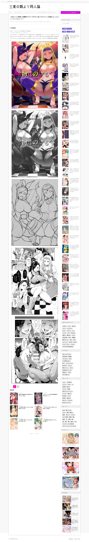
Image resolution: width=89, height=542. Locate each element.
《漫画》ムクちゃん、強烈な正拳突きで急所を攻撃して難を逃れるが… (75, 521)
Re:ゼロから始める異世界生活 (67, 346)
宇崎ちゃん (74, 326)
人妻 (63, 421)
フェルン (64, 382)
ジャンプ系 (64, 423)
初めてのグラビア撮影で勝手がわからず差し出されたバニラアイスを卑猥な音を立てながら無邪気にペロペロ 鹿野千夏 (74, 181)
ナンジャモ (64, 393)
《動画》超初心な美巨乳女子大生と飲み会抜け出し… (75, 506)
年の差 (63, 410)
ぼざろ (71, 339)
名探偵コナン (64, 372)
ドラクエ (64, 328)
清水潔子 (64, 398)
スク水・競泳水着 (70, 423)
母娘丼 (63, 414)
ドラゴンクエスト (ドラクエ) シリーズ (24, 21)
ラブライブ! (69, 330)
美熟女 (72, 421)
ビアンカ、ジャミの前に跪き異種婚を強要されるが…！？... (50, 395)
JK (66, 419)
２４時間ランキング (67, 28)
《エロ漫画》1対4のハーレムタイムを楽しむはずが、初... (25, 420)
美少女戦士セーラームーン (67, 370)
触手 (72, 419)
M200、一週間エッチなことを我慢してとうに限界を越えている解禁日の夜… (74, 65)
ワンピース (70, 365)
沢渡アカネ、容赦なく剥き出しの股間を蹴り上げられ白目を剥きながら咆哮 (74, 36)
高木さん (75, 342)
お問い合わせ (71, 538)
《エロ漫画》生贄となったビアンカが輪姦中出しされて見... (26, 408)
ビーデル (69, 395)
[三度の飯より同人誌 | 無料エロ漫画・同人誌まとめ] (26, 7)
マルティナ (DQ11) (38, 21)
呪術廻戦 (73, 337)
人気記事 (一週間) (9, 1)
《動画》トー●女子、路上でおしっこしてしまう (75, 514)
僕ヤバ (74, 339)
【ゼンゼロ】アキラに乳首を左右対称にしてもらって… (75, 499)
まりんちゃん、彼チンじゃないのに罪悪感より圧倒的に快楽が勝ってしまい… (74, 84)
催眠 (68, 421)
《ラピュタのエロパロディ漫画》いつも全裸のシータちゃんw (74, 294)
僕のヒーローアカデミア (66, 354)
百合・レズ (68, 414)
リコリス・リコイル (65, 344)
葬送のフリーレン (65, 339)
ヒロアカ (73, 335)
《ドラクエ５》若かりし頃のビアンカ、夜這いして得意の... (50, 408)
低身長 (63, 419)
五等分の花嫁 (64, 337)
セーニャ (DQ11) (46, 21)
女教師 (69, 419)
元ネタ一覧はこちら (65, 374)
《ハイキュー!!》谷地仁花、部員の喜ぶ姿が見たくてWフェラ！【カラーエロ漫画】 (74, 141)
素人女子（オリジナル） (66, 402)
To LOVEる (64, 326)
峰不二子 (68, 386)
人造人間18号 (69, 382)
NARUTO (70, 342)
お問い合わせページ (18, 1)
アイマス (69, 326)
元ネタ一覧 (3, 1)
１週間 (64, 31)
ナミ (72, 384)
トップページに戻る (35, 433)
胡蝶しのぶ (69, 393)
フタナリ (64, 412)
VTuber (69, 337)
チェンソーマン (65, 342)
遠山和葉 (64, 386)
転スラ (63, 363)
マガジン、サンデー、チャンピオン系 (69, 426)
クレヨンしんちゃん (69, 363)
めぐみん (69, 384)
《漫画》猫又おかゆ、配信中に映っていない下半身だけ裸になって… (75, 529)
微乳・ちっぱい (68, 410)
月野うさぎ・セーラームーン (67, 391)
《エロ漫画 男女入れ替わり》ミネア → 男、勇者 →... (50, 420)
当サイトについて (77, 538)
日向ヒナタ (64, 400)
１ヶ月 (68, 31)
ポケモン (64, 330)
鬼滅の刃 (64, 335)
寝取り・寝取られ (70, 412)
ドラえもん (73, 344)
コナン (73, 330)
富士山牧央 (64, 395)
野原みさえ (69, 398)
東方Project (64, 365)
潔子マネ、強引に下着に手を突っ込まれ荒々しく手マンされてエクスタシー (74, 236)
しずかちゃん (69, 400)
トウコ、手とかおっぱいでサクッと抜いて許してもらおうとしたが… (74, 46)
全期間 (72, 31)
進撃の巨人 (69, 335)
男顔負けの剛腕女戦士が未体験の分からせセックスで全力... (26, 395)
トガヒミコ (64, 384)
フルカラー (73, 414)
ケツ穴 (75, 421)
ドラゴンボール (69, 328)
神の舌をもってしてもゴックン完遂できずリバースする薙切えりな (74, 284)
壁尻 (66, 421)
